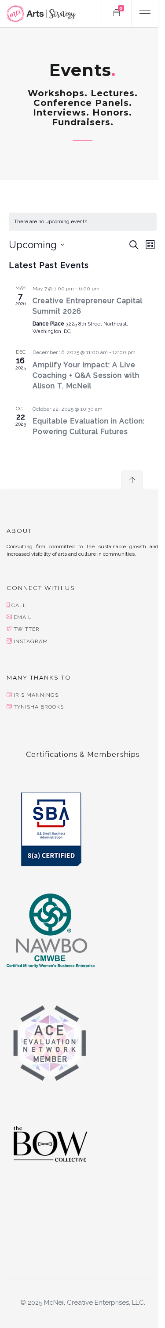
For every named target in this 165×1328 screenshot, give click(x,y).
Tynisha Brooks (39, 707)
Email (23, 617)
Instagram (31, 641)
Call (18, 605)
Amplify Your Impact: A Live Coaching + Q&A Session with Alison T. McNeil (86, 375)
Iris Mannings (36, 695)
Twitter (27, 629)
